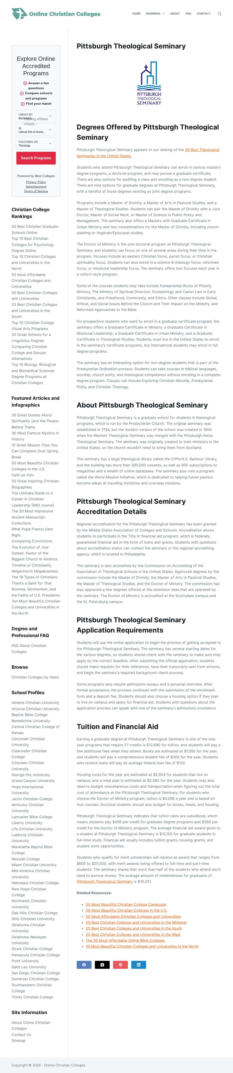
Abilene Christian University (35, 702)
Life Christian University (32, 829)
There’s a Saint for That (32, 583)
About (175, 13)
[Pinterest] (120, 965)
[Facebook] (84, 965)
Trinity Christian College (32, 997)
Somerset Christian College (35, 979)
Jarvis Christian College (32, 799)
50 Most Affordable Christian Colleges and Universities (133, 916)
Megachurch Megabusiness (35, 571)
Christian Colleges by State (35, 677)
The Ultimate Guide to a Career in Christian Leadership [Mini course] (33, 499)
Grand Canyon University (33, 780)
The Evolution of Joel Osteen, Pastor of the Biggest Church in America (34, 553)
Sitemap (19, 1040)
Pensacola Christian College (36, 955)
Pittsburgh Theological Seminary (105, 881)
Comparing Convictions (32, 541)
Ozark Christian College (32, 948)
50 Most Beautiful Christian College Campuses (126, 904)
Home (136, 13)
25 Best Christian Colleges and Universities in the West (133, 934)
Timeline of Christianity (31, 565)
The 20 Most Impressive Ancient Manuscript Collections (32, 517)
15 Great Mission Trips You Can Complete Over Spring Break (35, 451)
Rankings (153, 13)
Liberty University (27, 822)
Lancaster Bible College (32, 817)
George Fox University (31, 774)
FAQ (188, 13)
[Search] (219, 13)
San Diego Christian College (36, 973)
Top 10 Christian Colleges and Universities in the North (34, 262)
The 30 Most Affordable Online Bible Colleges (125, 940)
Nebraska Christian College (35, 883)
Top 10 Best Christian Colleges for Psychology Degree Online (33, 244)
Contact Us (21, 1034)
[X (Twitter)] (102, 965)
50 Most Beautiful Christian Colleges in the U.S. (126, 910)
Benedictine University (31, 721)
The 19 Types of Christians (34, 577)
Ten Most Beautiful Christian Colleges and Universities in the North (36, 607)
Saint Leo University (29, 967)
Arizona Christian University (36, 708)
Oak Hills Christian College (35, 913)
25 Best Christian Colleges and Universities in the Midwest (136, 922)
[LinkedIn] (138, 965)
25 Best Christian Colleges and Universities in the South (134, 928)
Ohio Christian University (33, 918)
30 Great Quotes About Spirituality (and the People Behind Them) (35, 421)
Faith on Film (23, 475)
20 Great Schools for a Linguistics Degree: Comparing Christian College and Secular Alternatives (31, 346)
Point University (25, 961)
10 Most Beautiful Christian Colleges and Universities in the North (142, 946)
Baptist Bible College (30, 714)
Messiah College (26, 859)
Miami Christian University (34, 865)
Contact (203, 13)
